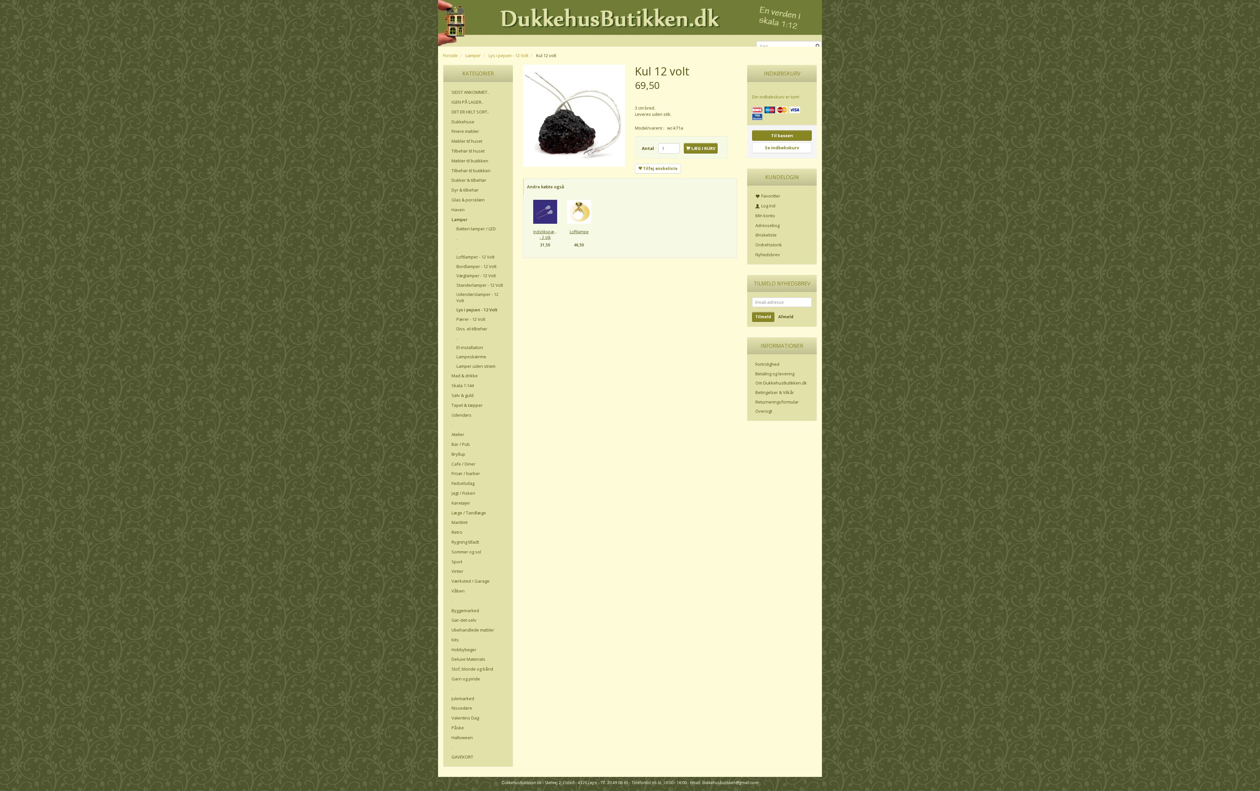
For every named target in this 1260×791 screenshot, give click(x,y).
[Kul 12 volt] (574, 116)
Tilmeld (763, 317)
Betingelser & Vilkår (774, 392)
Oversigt (763, 411)
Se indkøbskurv (782, 148)
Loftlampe (579, 231)
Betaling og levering (774, 374)
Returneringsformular (777, 402)
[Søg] (818, 46)
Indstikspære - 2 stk (545, 234)
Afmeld (785, 317)
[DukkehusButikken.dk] (630, 22)
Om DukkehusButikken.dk (781, 383)
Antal (648, 148)
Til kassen (782, 135)
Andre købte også (545, 187)
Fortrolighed (767, 364)
